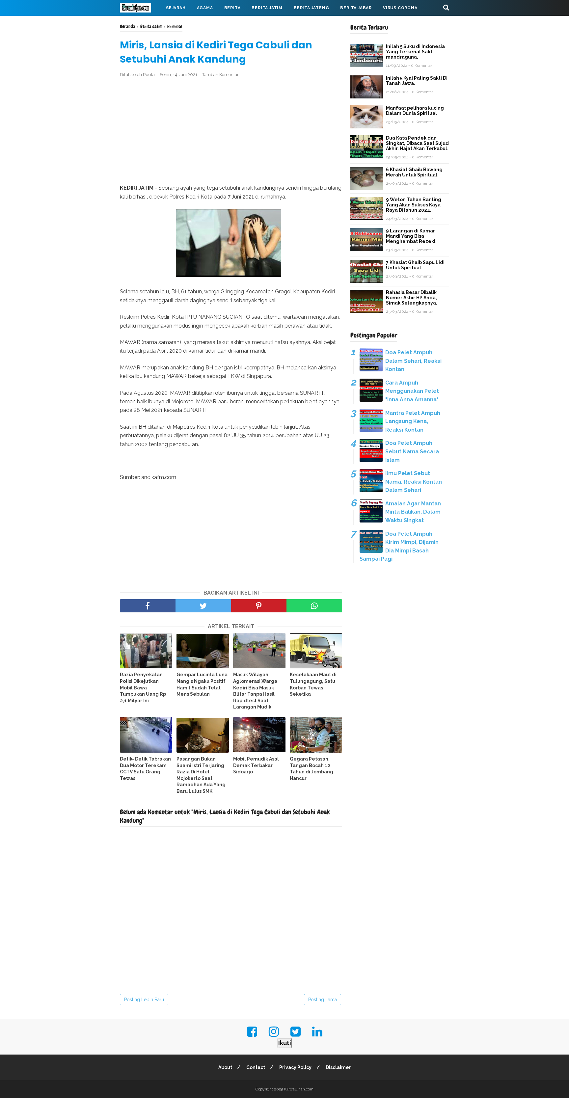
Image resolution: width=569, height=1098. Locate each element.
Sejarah (176, 8)
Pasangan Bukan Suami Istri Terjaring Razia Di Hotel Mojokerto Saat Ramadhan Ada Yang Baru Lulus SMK (201, 775)
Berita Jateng (311, 8)
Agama (205, 8)
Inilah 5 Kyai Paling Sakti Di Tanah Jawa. (416, 80)
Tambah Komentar (220, 74)
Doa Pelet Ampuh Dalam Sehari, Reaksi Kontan (413, 360)
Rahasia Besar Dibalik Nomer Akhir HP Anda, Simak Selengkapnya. (411, 298)
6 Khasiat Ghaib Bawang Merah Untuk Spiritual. (414, 172)
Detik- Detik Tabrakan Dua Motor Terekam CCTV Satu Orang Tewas (145, 768)
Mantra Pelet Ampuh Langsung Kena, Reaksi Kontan (412, 421)
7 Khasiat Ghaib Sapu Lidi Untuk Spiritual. (415, 265)
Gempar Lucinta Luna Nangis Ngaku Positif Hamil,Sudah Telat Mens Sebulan (202, 684)
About (225, 1067)
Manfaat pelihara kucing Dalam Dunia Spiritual (415, 110)
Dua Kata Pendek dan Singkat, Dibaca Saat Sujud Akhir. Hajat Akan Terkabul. (417, 143)
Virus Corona (400, 8)
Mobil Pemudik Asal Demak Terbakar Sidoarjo (256, 765)
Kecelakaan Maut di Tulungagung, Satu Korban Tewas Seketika (313, 684)
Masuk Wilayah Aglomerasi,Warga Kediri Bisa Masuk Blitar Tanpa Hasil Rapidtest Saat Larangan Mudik (255, 691)
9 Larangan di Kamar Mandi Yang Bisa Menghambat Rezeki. (411, 236)
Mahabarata (140, 23)
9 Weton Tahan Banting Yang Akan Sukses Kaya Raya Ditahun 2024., (413, 205)
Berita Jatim (267, 8)
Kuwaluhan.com (298, 1089)
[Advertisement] (231, 131)
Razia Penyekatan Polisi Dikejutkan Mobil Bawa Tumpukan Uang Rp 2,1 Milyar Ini (143, 687)
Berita (232, 8)
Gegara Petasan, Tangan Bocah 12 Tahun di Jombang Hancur (311, 768)
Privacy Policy (295, 1067)
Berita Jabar (356, 8)
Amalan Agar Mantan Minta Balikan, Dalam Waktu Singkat (413, 511)
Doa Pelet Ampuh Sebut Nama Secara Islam (412, 451)
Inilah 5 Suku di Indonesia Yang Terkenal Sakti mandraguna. (415, 52)
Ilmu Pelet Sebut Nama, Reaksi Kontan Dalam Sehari (413, 481)
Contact (255, 1067)
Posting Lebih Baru (144, 999)
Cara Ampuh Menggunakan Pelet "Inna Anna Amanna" (412, 391)
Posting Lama (322, 999)
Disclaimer (338, 1067)
